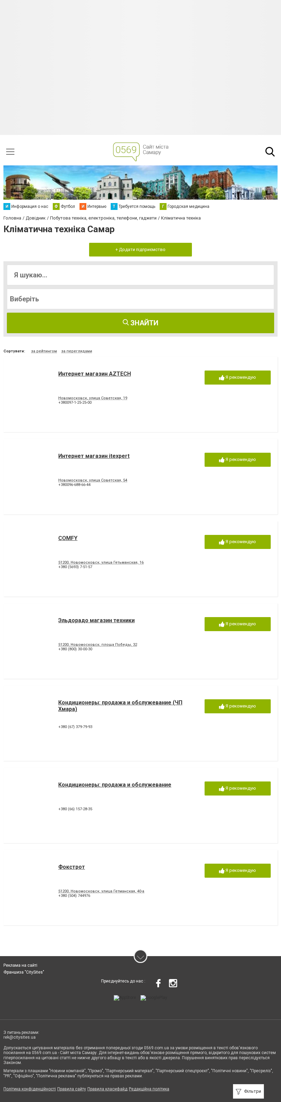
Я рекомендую (240, 377)
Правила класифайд (107, 1089)
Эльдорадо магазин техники (96, 620)
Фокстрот (71, 867)
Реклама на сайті (20, 965)
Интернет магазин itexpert (94, 456)
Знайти (143, 323)
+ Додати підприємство (140, 249)
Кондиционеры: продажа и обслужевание (114, 784)
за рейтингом (44, 351)
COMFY (67, 538)
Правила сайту (71, 1089)
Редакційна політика (149, 1089)
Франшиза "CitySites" (23, 972)
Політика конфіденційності (29, 1089)
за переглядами (76, 351)
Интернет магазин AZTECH (94, 374)
